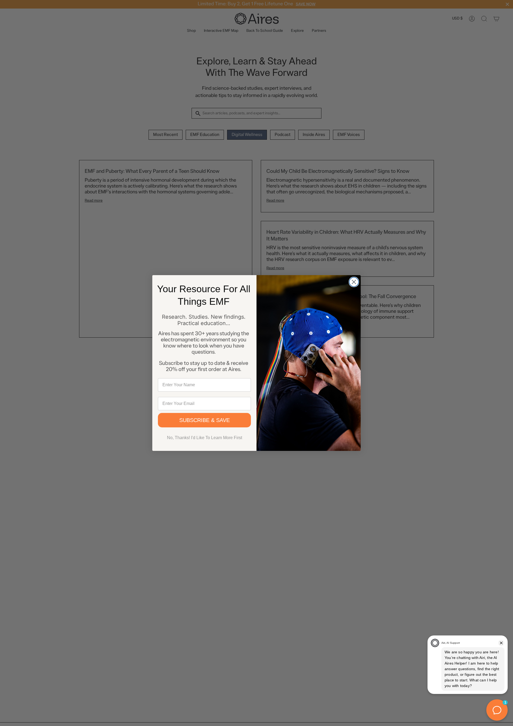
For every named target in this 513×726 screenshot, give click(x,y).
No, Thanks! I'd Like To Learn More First (204, 437)
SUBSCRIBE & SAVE (204, 420)
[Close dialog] (354, 282)
